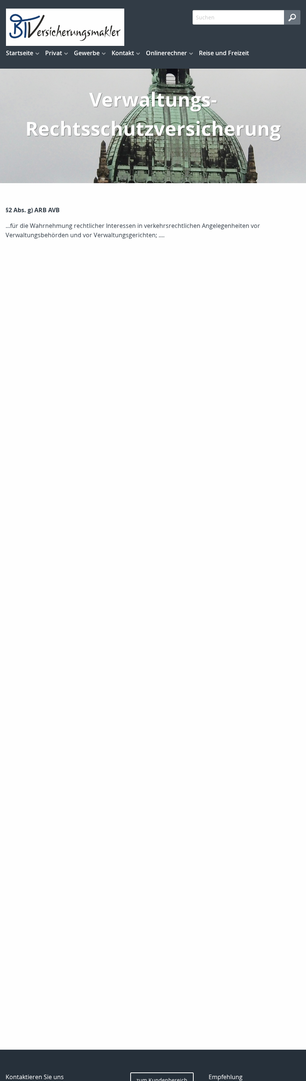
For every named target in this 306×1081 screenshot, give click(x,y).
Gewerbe (87, 53)
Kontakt (123, 53)
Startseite (19, 53)
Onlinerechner (166, 53)
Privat (53, 53)
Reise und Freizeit (224, 53)
